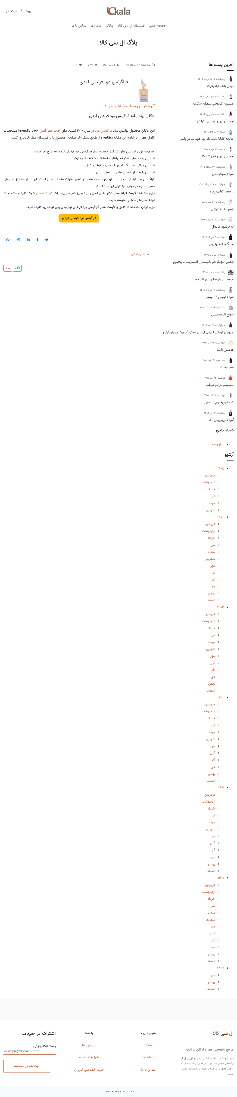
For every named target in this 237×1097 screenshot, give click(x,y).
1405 (220, 468)
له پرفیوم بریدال (223, 226)
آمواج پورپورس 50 (221, 420)
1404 (220, 517)
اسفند (211, 600)
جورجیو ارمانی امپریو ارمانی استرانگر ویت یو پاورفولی (198, 332)
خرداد (211, 489)
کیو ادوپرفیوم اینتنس (219, 402)
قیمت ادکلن (44, 193)
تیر (213, 496)
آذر (213, 579)
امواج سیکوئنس (223, 174)
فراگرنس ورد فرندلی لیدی (103, 82)
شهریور (210, 510)
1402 (221, 697)
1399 (220, 968)
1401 (221, 788)
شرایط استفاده (89, 1057)
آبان (212, 572)
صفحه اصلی (157, 25)
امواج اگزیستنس (222, 314)
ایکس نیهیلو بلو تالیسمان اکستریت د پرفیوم (203, 262)
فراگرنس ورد (103, 130)
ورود (28, 11)
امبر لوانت (227, 367)
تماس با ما (79, 25)
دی (213, 586)
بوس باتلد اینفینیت (220, 86)
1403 (220, 607)
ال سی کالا (109, 65)
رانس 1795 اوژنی (222, 209)
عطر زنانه (25, 179)
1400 (221, 878)
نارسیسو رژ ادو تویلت (220, 385)
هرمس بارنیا (225, 349)
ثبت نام (11, 11)
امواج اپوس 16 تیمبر (220, 297)
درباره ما (95, 25)
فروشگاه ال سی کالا (131, 25)
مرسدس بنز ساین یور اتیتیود (214, 279)
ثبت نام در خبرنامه (26, 1066)
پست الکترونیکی (44, 1046)
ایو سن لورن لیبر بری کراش (215, 121)
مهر (212, 566)
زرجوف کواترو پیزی (221, 191)
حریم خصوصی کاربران (89, 1069)
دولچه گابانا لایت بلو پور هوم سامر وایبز (207, 139)
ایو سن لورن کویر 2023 (218, 156)
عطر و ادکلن (216, 444)
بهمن (211, 593)
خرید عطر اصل (50, 130)
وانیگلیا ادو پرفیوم (221, 244)
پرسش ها (89, 1045)
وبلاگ (109, 25)
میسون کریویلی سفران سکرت (213, 103)
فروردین (209, 475)
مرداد (211, 503)
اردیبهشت (208, 482)
